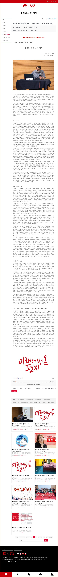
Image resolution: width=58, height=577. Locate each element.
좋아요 (15, 378)
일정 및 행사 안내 (6, 37)
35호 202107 (33, 402)
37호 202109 (16, 402)
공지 (4, 22)
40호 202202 (29, 399)
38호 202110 (47, 399)
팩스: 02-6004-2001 (42, 557)
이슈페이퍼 (5, 31)
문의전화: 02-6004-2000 (31, 557)
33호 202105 (51, 402)
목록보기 (14, 391)
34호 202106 (42, 402)
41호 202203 (20, 399)
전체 (14, 399)
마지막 (50, 537)
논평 (4, 28)
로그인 (48, 1)
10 (44, 537)
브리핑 (4, 25)
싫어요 (20, 378)
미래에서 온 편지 (6, 34)
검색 (46, 540)
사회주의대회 (5, 40)
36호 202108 (24, 402)
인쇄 (53, 378)
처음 (17, 537)
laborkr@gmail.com (9, 559)
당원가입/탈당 (53, 1)
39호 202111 (38, 399)
